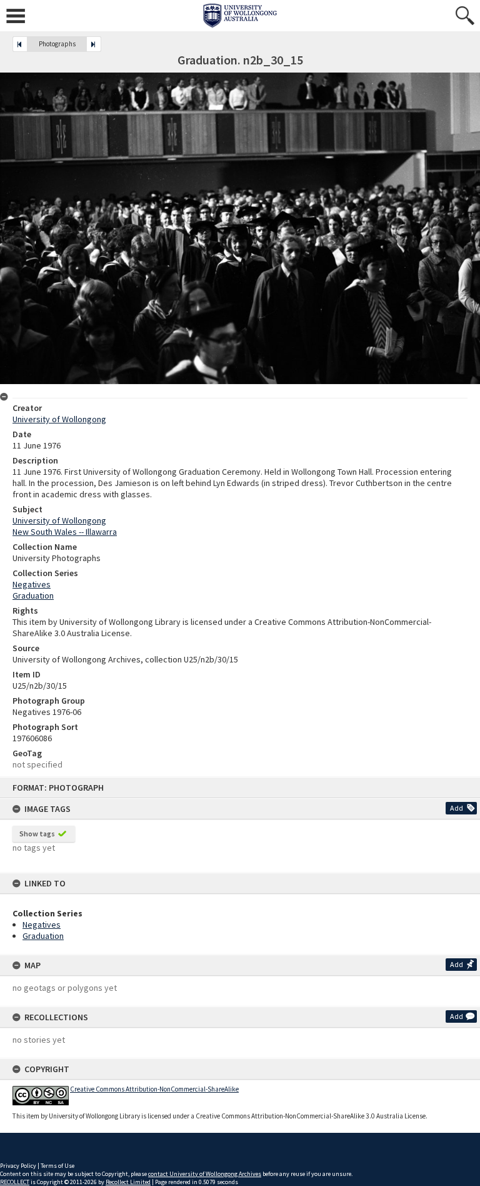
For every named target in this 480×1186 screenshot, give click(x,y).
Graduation (43, 935)
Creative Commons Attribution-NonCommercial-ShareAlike (154, 1089)
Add (456, 808)
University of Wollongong (59, 419)
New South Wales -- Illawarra (64, 531)
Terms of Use (57, 1166)
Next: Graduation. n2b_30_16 (94, 44)
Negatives (41, 924)
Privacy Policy (18, 1166)
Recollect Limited (128, 1182)
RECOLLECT (14, 1182)
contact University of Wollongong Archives (204, 1174)
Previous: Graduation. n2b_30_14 (20, 44)
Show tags (37, 833)
